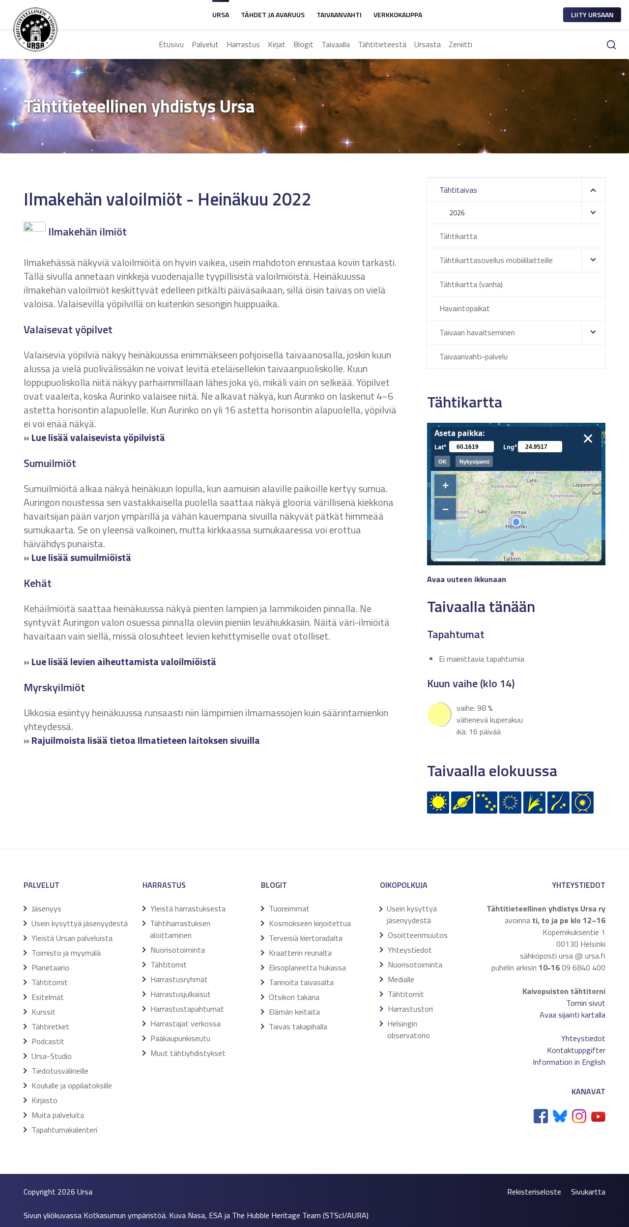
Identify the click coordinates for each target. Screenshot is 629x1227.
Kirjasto (44, 1100)
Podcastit (47, 1041)
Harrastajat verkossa (185, 1023)
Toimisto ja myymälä (66, 953)
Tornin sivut (585, 1003)
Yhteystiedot (410, 950)
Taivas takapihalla (298, 1026)
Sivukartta (588, 1192)
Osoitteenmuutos (418, 935)
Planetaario (50, 967)
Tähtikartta (458, 236)
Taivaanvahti (339, 14)
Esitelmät (47, 997)
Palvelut (205, 44)
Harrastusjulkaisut (180, 994)
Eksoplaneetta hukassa (307, 967)
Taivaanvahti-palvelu (473, 356)
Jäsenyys (46, 908)
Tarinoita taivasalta (301, 982)
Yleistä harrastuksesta (188, 908)
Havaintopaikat (464, 308)
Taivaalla (335, 44)
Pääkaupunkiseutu (180, 1038)
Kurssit (43, 1012)
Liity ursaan (592, 14)
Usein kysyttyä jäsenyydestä (79, 923)
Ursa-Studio (51, 1056)
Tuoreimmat (289, 908)
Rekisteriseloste (534, 1192)
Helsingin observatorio (408, 1029)
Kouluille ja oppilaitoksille (71, 1085)
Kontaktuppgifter (576, 1050)
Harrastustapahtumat (187, 1009)
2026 (457, 212)
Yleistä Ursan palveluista (72, 938)
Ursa (220, 14)
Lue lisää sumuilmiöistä (81, 557)
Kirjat (277, 44)
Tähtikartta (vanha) (471, 284)
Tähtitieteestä (382, 44)
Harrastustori (410, 1009)
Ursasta (427, 44)
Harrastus (243, 44)
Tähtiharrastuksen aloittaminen (180, 929)
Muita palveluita (57, 1115)
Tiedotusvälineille (59, 1071)
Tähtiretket (50, 1026)
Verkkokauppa (397, 14)
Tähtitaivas (458, 190)
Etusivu (171, 44)
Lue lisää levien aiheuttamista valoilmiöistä (123, 661)
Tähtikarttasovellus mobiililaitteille (496, 260)
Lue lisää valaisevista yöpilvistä (98, 437)
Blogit (303, 44)
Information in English (569, 1062)
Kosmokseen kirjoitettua (310, 923)
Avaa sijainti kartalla (572, 1015)
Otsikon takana (294, 997)
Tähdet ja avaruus (273, 14)
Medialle (401, 979)
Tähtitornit (49, 982)
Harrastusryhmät (179, 979)
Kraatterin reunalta (300, 953)
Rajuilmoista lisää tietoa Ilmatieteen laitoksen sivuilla (145, 740)
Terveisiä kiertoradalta (306, 938)
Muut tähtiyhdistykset (188, 1053)
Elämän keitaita (294, 1012)
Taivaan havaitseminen (477, 332)
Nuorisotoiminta (177, 950)
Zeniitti (460, 44)
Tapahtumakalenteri (64, 1130)
